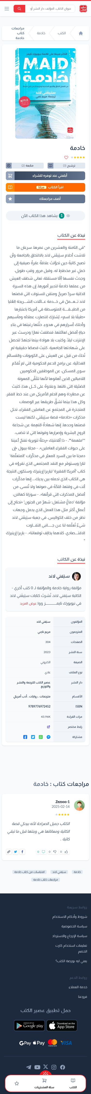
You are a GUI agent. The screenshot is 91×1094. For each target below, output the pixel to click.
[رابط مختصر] (29, 727)
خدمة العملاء (78, 987)
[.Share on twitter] (33, 737)
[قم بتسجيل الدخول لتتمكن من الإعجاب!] (66, 851)
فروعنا (82, 997)
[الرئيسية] (80, 33)
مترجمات (45, 696)
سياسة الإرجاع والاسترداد (69, 936)
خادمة (77, 872)
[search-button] (19, 9)
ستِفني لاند (59, 576)
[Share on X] (15, 852)
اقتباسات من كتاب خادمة (29, 872)
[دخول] (17, 1083)
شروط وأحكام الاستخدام (69, 916)
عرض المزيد (28, 603)
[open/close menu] (7, 9)
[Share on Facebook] (22, 852)
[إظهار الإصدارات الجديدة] (45, 1073)
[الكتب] (73, 1080)
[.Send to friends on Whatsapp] (41, 737)
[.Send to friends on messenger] (48, 737)
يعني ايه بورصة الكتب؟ (71, 961)
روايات (33, 696)
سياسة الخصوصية (74, 926)
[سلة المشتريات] (44, 1080)
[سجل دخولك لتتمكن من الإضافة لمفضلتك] (66, 157)
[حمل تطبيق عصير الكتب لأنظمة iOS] (61, 1025)
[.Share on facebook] (25, 737)
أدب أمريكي (20, 696)
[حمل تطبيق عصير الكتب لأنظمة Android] (29, 1025)
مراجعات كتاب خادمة (45, 879)
